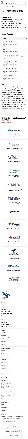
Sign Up (3, 414)
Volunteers (3, 368)
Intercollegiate (4, 362)
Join (2, 305)
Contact (3, 309)
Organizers (3, 369)
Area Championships (5, 366)
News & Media (5, 402)
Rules (2, 353)
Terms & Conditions (11, 427)
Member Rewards (5, 384)
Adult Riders (3, 380)
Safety (2, 398)
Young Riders (4, 381)
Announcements (6, 324)
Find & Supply (15, 435)
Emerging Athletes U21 (6, 383)
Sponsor (3, 344)
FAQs (2, 320)
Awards (3, 365)
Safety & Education (6, 392)
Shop (2, 307)
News (2, 404)
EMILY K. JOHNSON (7, 44)
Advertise (3, 410)
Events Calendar (5, 348)
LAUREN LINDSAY (7, 78)
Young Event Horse (5, 359)
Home (3, 6)
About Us (3, 332)
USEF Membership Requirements (8, 387)
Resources (4, 322)
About (3, 330)
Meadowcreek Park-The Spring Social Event (11, 62)
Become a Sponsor (6, 122)
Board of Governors (5, 334)
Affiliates (3, 340)
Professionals (4, 377)
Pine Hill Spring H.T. (13, 56)
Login (3, 315)
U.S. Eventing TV (4, 407)
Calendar (3, 350)
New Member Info (5, 386)
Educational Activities (5, 395)
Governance (3, 335)
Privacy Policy (18, 427)
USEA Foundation (6, 311)
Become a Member (6, 374)
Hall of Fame (3, 341)
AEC (2, 356)
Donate (3, 302)
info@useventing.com (14, 433)
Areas (2, 338)
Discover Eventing (6, 313)
